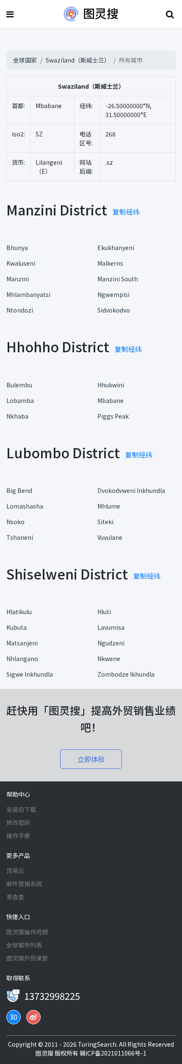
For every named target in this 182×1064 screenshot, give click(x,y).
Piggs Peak (113, 416)
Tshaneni (19, 537)
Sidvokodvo (113, 310)
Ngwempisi (113, 294)
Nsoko (15, 521)
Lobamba (20, 400)
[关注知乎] (13, 1017)
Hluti (104, 611)
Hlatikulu (19, 611)
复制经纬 (126, 212)
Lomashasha (24, 506)
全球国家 (25, 60)
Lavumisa (110, 627)
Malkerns (110, 263)
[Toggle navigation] (11, 14)
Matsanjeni (22, 643)
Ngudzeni (110, 643)
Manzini (17, 279)
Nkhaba (17, 416)
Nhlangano (22, 658)
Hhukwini (110, 385)
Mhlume (108, 506)
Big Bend (19, 490)
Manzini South (117, 279)
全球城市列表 (24, 945)
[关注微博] (33, 1017)
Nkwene (108, 658)
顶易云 (15, 870)
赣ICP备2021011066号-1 (113, 1053)
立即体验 (91, 759)
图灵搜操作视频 (27, 932)
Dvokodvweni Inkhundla (131, 490)
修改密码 (18, 822)
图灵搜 (45, 1053)
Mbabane (110, 400)
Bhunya (17, 247)
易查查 (15, 897)
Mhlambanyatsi (28, 294)
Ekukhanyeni (115, 247)
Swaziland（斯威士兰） (78, 60)
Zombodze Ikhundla (125, 674)
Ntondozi (19, 310)
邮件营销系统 (24, 883)
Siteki (105, 521)
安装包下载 (21, 809)
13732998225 (52, 995)
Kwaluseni (20, 263)
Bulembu (19, 385)
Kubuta (16, 627)
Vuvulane (109, 537)
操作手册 (18, 835)
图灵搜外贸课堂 (27, 958)
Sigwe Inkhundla (29, 674)
